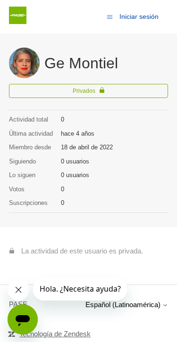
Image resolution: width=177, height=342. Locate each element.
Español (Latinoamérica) (123, 305)
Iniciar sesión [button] (139, 16)
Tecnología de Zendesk (55, 334)
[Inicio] (17, 21)
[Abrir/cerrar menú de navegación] (110, 16)
